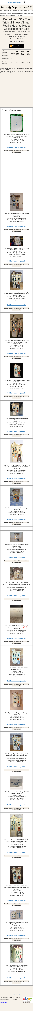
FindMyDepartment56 (14, 2)
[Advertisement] (16, 90)
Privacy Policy (3, 1002)
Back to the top (16, 994)
